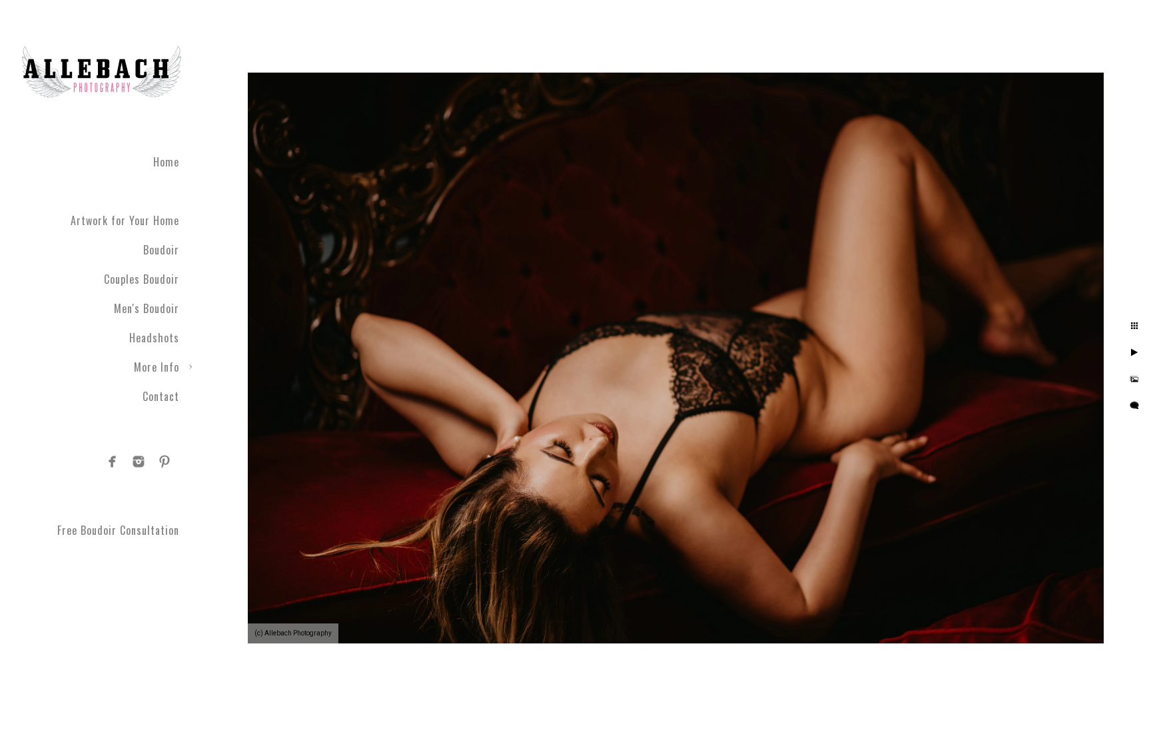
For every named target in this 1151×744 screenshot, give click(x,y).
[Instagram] (138, 461)
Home (166, 162)
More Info (156, 367)
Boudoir (161, 250)
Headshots (154, 338)
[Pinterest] (164, 461)
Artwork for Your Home (125, 220)
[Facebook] (112, 461)
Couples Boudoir (141, 279)
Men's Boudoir (146, 308)
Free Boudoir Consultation (118, 530)
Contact (161, 396)
